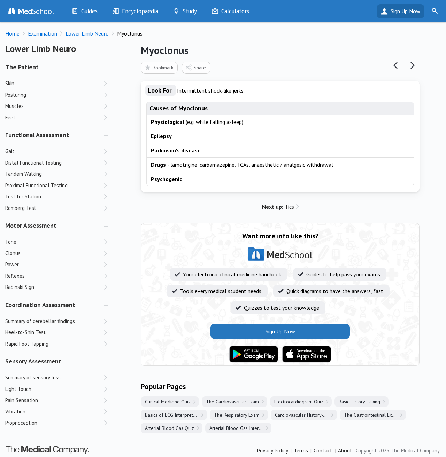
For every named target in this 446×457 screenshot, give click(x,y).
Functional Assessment (37, 135)
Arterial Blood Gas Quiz (169, 428)
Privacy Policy (272, 450)
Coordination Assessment (40, 305)
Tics (278, 206)
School (36, 11)
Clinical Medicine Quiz (168, 402)
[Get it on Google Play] (253, 354)
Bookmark (163, 67)
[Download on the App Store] (306, 354)
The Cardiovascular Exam (232, 402)
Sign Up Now (405, 11)
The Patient (22, 67)
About (345, 450)
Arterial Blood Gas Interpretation (240, 428)
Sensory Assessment (33, 361)
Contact (323, 450)
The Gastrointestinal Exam (371, 415)
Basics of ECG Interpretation (174, 415)
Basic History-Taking (359, 402)
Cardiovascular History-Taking (306, 415)
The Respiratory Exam (237, 415)
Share (200, 67)
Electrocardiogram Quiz (298, 402)
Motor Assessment (30, 225)
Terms (301, 450)
